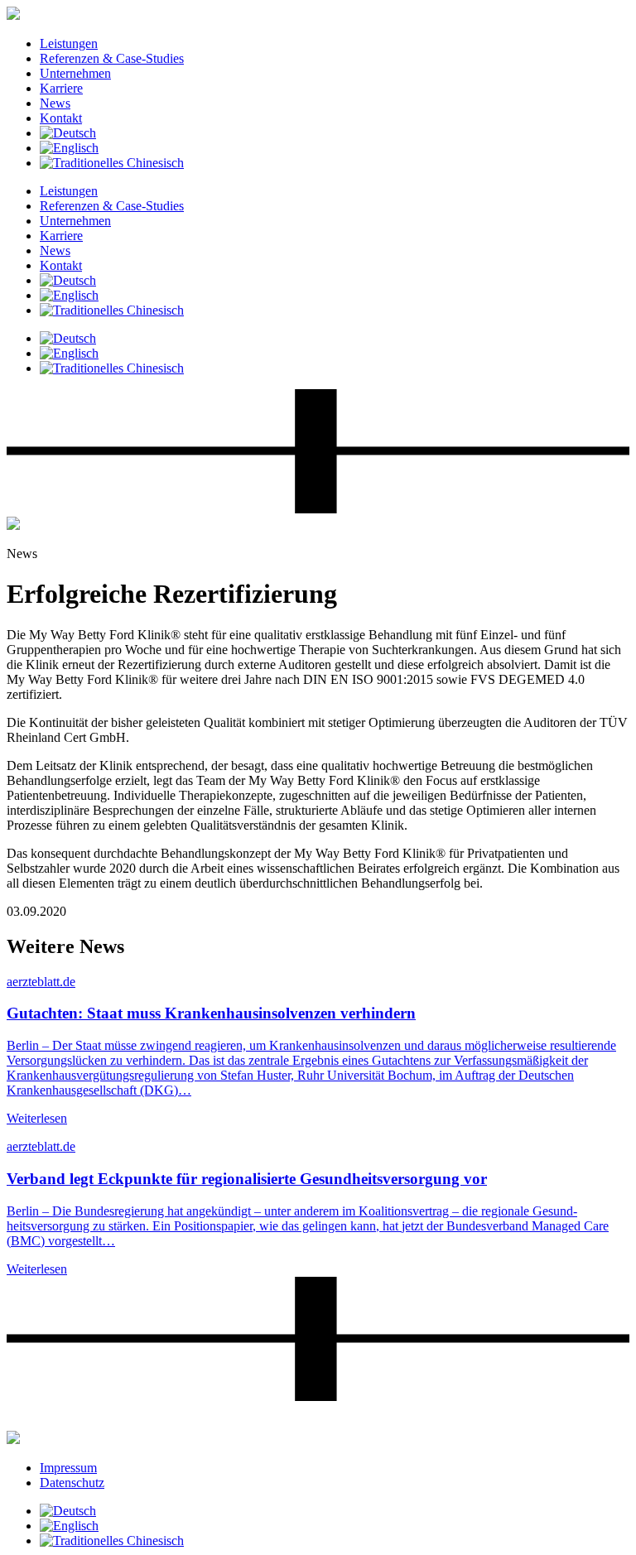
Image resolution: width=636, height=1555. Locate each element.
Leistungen (69, 43)
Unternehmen (75, 73)
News (55, 103)
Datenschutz (72, 1483)
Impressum (68, 1468)
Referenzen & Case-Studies (112, 58)
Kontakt (61, 118)
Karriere (61, 88)
